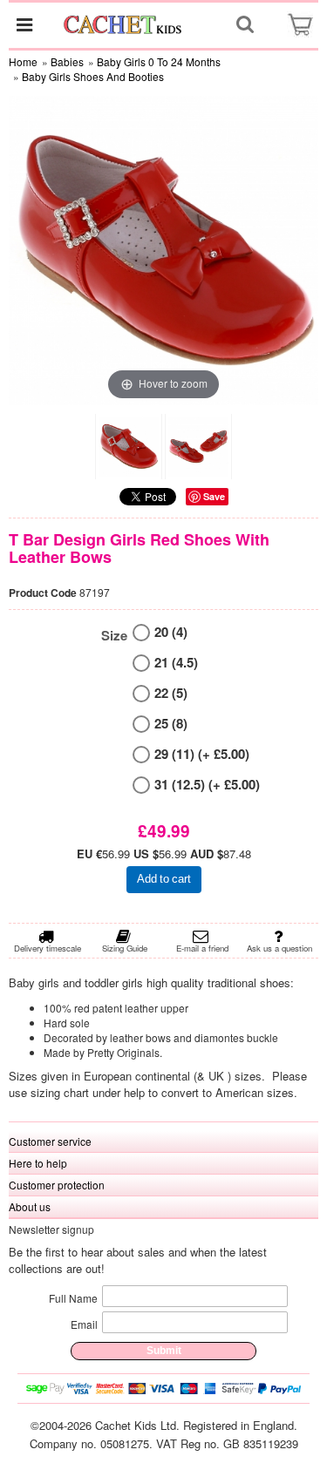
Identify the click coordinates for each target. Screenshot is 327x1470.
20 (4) (170, 632)
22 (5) (170, 693)
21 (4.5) (176, 663)
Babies (67, 61)
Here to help (38, 1162)
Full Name (73, 1297)
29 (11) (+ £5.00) (201, 754)
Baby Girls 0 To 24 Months (159, 61)
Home (23, 61)
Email (84, 1324)
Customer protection (57, 1184)
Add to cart (164, 878)
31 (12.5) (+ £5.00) (207, 785)
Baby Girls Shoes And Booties (93, 76)
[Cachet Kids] (123, 24)
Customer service (50, 1141)
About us (30, 1206)
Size (114, 636)
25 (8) (170, 724)
